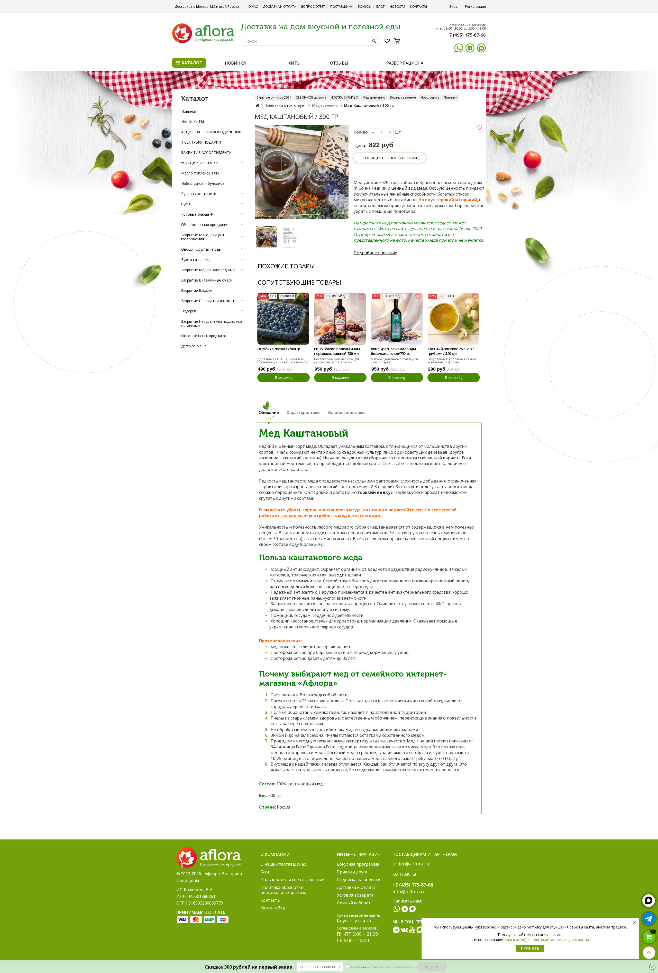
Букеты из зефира (197, 259)
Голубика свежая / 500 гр (278, 349)
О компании (275, 854)
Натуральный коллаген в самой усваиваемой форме (451, 360)
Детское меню (193, 346)
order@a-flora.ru (410, 864)
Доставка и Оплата (279, 6)
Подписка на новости (358, 879)
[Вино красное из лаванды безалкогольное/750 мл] (397, 319)
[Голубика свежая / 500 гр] (283, 319)
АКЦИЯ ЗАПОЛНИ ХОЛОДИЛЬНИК (211, 131)
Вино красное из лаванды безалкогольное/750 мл (393, 351)
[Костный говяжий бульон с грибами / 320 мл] (453, 319)
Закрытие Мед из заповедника (208, 269)
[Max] (481, 47)
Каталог (191, 63)
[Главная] (257, 105)
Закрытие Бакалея (197, 290)
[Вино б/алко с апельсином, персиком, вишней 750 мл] (340, 319)
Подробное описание (375, 253)
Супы (185, 203)
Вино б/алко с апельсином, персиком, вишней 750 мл (337, 351)
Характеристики (303, 412)
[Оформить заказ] (649, 937)
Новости (397, 6)
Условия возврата (355, 895)
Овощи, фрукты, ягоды (201, 249)
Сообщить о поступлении (390, 157)
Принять (530, 948)
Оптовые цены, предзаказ (204, 335)
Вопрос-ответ (313, 6)
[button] (261, 318)
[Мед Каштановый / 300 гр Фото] (302, 171)
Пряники (451, 97)
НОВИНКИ (235, 63)
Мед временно (374, 97)
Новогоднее (430, 97)
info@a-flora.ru (409, 891)
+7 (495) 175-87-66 (466, 35)
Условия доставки (346, 412)
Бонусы (364, 6)
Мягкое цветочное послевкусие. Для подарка (395, 360)
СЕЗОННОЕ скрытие (311, 97)
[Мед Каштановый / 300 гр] (266, 236)
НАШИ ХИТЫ (192, 121)
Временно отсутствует (285, 105)
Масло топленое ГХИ (200, 173)
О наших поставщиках (283, 864)
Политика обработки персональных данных (283, 890)
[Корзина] (398, 40)
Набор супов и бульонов (203, 183)
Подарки (188, 311)
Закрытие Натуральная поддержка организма (211, 323)
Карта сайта (272, 907)
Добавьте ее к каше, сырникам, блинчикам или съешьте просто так (282, 362)
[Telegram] (469, 47)
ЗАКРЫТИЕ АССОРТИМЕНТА (206, 152)
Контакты (418, 6)
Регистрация (475, 6)
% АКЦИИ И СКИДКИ (199, 162)
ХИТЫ (295, 63)
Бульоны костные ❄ (198, 193)
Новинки (188, 111)
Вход (454, 6)
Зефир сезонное (403, 97)
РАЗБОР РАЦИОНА (404, 63)
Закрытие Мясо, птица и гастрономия (202, 236)
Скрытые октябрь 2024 (274, 97)
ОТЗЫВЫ (339, 63)
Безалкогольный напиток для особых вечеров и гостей (337, 360)
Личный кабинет (354, 902)
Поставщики (341, 6)
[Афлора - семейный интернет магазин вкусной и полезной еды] (203, 33)
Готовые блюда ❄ (197, 214)
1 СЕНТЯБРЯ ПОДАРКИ (201, 142)
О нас (253, 6)
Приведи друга (352, 871)
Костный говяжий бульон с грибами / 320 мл (450, 351)
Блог (380, 6)
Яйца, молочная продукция (204, 224)
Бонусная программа (358, 864)
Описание (269, 412)
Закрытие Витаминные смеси (206, 280)
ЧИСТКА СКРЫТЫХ (344, 97)
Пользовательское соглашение (292, 879)
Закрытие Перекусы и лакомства (210, 300)
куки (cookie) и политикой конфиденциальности (546, 939)
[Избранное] (387, 42)
